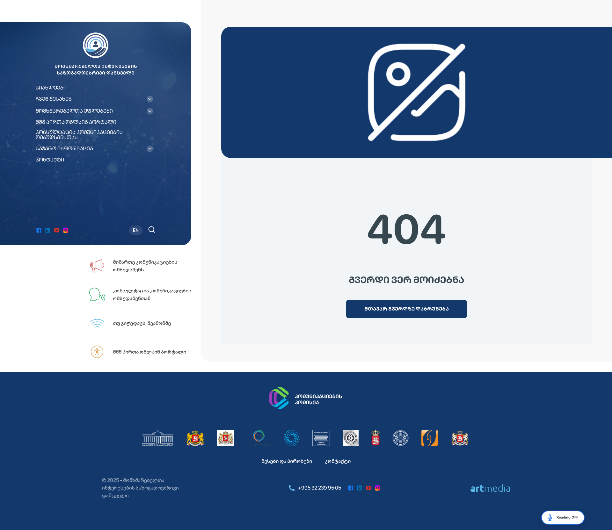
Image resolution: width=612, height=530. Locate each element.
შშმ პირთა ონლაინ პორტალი (76, 122)
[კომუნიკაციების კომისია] (306, 398)
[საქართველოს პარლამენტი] (157, 438)
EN (136, 230)
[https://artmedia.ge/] (490, 488)
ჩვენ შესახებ (54, 99)
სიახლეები (51, 87)
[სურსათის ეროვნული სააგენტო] (375, 438)
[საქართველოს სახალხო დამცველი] (225, 438)
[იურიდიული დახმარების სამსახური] (429, 438)
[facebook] (39, 230)
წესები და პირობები (286, 461)
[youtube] (57, 230)
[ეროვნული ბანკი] (351, 438)
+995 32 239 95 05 (319, 488)
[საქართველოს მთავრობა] (195, 438)
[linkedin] (48, 230)
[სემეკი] (259, 438)
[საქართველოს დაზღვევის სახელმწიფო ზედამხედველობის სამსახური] (400, 438)
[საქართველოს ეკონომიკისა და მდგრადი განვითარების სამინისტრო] (460, 438)
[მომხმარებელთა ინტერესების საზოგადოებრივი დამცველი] (321, 438)
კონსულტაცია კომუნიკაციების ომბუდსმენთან (79, 135)
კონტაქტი (50, 159)
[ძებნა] (152, 229)
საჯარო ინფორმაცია (64, 148)
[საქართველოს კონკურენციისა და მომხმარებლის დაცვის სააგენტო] (292, 438)
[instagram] (65, 230)
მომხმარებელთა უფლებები (74, 111)
